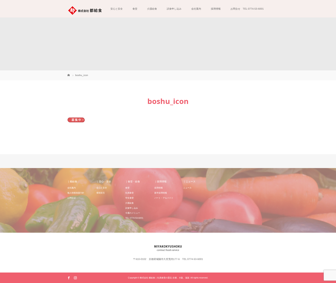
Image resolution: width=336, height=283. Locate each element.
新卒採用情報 (160, 193)
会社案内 (196, 8)
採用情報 (216, 8)
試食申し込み (174, 8)
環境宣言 (100, 193)
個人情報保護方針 (75, 193)
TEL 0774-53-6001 (134, 218)
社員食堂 (129, 193)
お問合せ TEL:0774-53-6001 (247, 8)
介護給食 (152, 8)
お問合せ (71, 198)
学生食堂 (129, 198)
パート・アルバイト (163, 198)
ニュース (187, 188)
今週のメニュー (132, 213)
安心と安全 (116, 8)
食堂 (134, 8)
